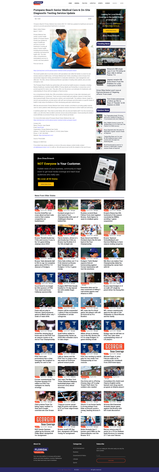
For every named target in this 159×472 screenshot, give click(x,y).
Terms (59, 470)
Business (75, 452)
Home (71, 3)
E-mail (98, 455)
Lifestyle (93, 3)
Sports (100, 3)
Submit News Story (111, 30)
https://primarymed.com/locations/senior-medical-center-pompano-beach (55, 70)
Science (107, 3)
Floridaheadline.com (84, 470)
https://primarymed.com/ (46, 135)
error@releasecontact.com (41, 147)
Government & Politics (79, 455)
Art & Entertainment (78, 448)
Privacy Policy (67, 470)
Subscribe (111, 460)
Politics (84, 3)
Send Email (40, 127)
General (77, 3)
